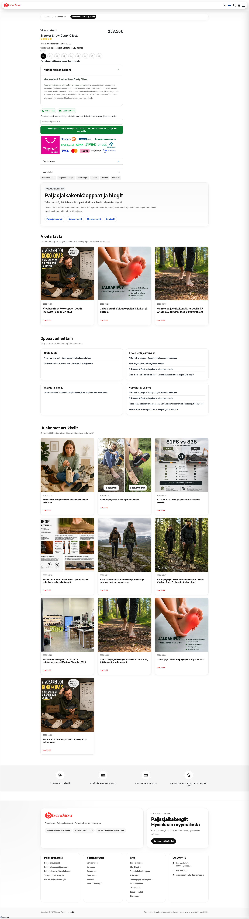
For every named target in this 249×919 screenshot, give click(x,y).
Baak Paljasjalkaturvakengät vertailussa (146, 363)
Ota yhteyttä (135, 867)
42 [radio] (57, 56)
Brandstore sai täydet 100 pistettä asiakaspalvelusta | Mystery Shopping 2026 (64, 660)
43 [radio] (64, 56)
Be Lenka (91, 867)
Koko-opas (50, 111)
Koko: (42, 51)
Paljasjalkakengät (54, 219)
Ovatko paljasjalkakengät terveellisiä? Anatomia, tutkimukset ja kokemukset (124, 660)
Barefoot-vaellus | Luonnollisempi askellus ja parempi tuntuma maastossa (75, 393)
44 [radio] (71, 56)
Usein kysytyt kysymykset (141, 879)
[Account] (224, 5)
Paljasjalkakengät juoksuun (56, 867)
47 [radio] (92, 56)
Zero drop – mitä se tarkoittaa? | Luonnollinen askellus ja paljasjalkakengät (161, 375)
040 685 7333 (181, 870)
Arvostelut (48, 172)
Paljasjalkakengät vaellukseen (57, 871)
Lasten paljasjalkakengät (55, 879)
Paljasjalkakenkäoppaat (140, 871)
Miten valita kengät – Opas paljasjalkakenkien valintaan (67, 358)
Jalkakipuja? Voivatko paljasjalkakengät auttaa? (181, 659)
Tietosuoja (134, 896)
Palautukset (135, 888)
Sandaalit (110, 219)
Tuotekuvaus (49, 161)
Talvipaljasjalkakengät (54, 875)
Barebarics (91, 875)
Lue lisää (47, 321)
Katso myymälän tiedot (164, 841)
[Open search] (234, 5)
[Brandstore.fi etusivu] (58, 815)
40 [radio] (43, 56)
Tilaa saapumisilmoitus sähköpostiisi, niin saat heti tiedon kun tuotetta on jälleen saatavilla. (81, 129)
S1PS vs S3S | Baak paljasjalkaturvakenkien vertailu (151, 369)
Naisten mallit (75, 219)
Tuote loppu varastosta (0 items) (67, 48)
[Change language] (229, 5)
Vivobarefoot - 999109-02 (59, 44)
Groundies (91, 871)
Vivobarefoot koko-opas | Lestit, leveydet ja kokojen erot (68, 363)
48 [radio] (99, 56)
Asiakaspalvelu (136, 884)
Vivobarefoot (93, 863)
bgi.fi (72, 912)
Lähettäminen (69, 111)
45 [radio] (78, 56)
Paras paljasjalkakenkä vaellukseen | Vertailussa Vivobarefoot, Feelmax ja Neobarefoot (166, 404)
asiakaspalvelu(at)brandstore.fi (190, 875)
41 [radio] (50, 56)
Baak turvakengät (94, 884)
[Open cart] (238, 5)
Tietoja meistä (136, 863)
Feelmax (90, 879)
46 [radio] (85, 56)
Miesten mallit (94, 219)
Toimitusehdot (136, 892)
